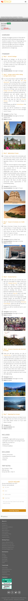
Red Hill (15, 293)
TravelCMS (21, 599)
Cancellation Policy (6, 534)
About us (4, 523)
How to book (5, 532)
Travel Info (4, 572)
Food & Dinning (6, 571)
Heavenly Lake (7, 355)
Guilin (3, 562)
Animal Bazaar (20, 104)
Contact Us (4, 525)
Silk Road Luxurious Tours (8, 545)
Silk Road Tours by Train (8, 544)
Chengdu (4, 556)
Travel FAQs (5, 567)
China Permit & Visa (7, 569)
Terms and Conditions (7, 527)
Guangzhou (5, 561)
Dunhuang (4, 559)
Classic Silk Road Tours (7, 542)
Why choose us (5, 530)
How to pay (4, 528)
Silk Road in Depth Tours (8, 547)
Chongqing (4, 557)
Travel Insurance (6, 574)
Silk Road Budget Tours (7, 549)
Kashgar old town (8, 90)
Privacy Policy (5, 535)
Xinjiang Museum (12, 283)
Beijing (3, 554)
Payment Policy (5, 537)
